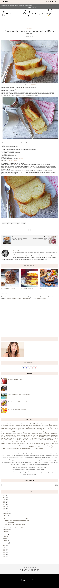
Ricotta (9, 443)
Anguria (26, 424)
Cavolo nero (38, 427)
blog (27, 425)
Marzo (6, 436)
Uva (45, 447)
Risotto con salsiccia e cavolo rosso (12, 517)
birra (19, 425)
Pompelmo (55, 439)
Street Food (4, 447)
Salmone (35, 443)
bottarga (31, 425)
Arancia (40, 424)
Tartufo (17, 447)
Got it (34, 7)
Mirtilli (46, 436)
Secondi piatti (54, 443)
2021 (4, 504)
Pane (27, 438)
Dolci (11, 223)
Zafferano (18, 448)
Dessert (3, 432)
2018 (4, 510)
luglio (42, 435)
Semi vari (33, 445)
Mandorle (51, 435)
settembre (40, 445)
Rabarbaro (40, 441)
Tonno (22, 447)
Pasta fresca (50, 438)
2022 (4, 502)
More (49, 436)
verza (7, 448)
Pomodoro (50, 439)
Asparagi (48, 424)
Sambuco (47, 443)
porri (2, 441)
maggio (46, 435)
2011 (4, 556)
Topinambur (26, 447)
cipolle (9, 428)
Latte (15, 435)
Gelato (36, 433)
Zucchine (31, 448)
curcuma (45, 430)
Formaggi (4, 433)
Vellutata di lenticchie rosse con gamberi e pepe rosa (16, 520)
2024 (4, 499)
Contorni (43, 428)
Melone (34, 436)
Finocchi (53, 432)
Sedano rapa (7, 445)
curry (49, 430)
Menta (38, 436)
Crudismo (3, 430)
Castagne (7, 427)
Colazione (29, 28)
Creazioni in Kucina (12, 387)
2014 (4, 550)
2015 (4, 549)
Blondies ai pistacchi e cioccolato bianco (13, 526)
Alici (16, 424)
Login (21, 579)
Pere (7, 439)
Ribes (53, 441)
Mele (31, 436)
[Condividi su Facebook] (23, 230)
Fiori (57, 432)
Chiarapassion (22, 95)
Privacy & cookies (28, 579)
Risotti (27, 443)
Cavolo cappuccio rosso (29, 427)
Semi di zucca (27, 445)
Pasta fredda (44, 438)
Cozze (47, 428)
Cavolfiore (20, 427)
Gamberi (33, 433)
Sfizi (44, 445)
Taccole (13, 447)
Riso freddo (17, 443)
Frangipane (13, 433)
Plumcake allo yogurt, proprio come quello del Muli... (16, 518)
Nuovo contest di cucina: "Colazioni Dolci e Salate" (19, 394)
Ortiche (14, 438)
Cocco (19, 428)
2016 (4, 547)
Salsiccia (43, 443)
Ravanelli (49, 441)
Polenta (42, 439)
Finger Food (46, 432)
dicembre (9, 432)
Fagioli (23, 432)
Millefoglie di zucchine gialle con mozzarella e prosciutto (20, 401)
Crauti (51, 428)
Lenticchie (23, 435)
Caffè (46, 425)
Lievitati (17, 223)
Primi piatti (19, 442)
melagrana (21, 436)
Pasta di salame (37, 438)
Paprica (31, 438)
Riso (13, 443)
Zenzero (23, 448)
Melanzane (27, 436)
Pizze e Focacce (36, 439)
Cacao (39, 425)
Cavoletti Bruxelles (13, 427)
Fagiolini (27, 432)
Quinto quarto (35, 441)
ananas (23, 424)
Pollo (45, 439)
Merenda (41, 436)
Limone (34, 435)
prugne (30, 441)
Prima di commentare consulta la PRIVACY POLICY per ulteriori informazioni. (26, 298)
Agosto (4, 424)
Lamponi (11, 435)
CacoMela (43, 425)
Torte (31, 447)
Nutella (8, 438)
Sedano (3, 445)
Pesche (14, 439)
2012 (4, 554)
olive (11, 438)
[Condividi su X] (26, 230)
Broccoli (35, 425)
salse (39, 443)
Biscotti (23, 425)
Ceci (43, 427)
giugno (47, 433)
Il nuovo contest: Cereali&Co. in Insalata (17, 409)
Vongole (11, 448)
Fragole (9, 433)
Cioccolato (4, 428)
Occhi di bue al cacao (9, 522)
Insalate (7, 435)
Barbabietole (11, 425)
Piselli (24, 439)
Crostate (55, 428)
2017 (4, 545)
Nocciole (53, 436)
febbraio (38, 432)
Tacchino (10, 447)
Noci (56, 436)
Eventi (20, 432)
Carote (3, 427)
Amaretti (20, 424)
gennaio (40, 433)
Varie (47, 447)
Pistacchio (28, 439)
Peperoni (3, 439)
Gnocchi (52, 433)
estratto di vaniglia (13, 160)
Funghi (28, 433)
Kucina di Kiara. (27, 584)
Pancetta (24, 438)
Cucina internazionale (13, 430)
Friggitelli (18, 433)
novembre (3, 438)
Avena (51, 424)
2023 (4, 501)
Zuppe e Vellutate (39, 448)
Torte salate (36, 447)
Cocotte (22, 428)
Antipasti (32, 424)
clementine (14, 428)
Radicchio (45, 441)
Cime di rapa (55, 427)
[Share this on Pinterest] (29, 230)
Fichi (41, 432)
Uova (42, 447)
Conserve (38, 428)
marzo (6, 540)
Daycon (56, 430)
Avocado (56, 424)
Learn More (27, 7)
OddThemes (45, 584)
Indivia (2, 435)
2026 (4, 495)
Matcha (17, 436)
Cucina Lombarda (25, 430)
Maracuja (3, 436)
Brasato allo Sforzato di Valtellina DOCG (13, 527)
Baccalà (3, 425)
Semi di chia (12, 445)
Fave (34, 432)
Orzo (17, 438)
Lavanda (18, 435)
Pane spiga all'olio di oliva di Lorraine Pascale (14, 524)
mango (56, 435)
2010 (4, 558)
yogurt (23, 223)
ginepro (44, 433)
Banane (7, 425)
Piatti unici (20, 439)
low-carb (39, 435)
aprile (37, 424)
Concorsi (33, 428)
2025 (4, 497)
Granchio (56, 433)
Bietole (16, 425)
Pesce (10, 439)
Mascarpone (12, 436)
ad (1, 424)
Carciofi (50, 425)
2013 (4, 552)
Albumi (13, 424)
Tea (19, 447)
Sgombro (48, 445)
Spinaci (56, 445)
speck (52, 445)
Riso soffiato (22, 443)
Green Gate (33, 84)
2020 (4, 506)
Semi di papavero (20, 445)
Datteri (52, 430)
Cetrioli (46, 427)
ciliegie (49, 427)
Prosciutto (26, 441)
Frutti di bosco (23, 433)
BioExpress (21, 158)
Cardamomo (55, 425)
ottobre (19, 438)
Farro (31, 432)
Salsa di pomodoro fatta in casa (15, 379)
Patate (56, 438)
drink (17, 432)
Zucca (27, 448)
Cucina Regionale (37, 430)
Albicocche (9, 424)
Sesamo (36, 445)
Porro (5, 441)
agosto (6, 531)
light (31, 435)
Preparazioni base (11, 441)
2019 (4, 508)
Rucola (31, 443)
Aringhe (44, 424)
